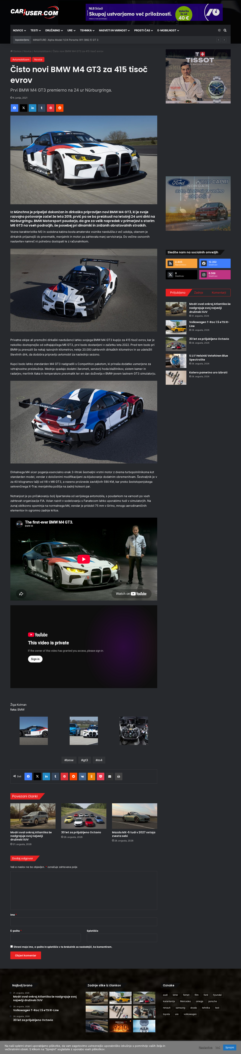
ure (176, 1014)
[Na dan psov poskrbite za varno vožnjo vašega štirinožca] (144, 1012)
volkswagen (190, 1014)
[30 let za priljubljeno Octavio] (83, 816)
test (217, 1007)
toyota (166, 1014)
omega (199, 1001)
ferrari (186, 994)
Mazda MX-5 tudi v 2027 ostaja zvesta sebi (133, 834)
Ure (70, 30)
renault (166, 1007)
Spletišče (92, 930)
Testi (34, 30)
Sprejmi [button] (229, 1047)
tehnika (206, 1007)
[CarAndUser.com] (34, 12)
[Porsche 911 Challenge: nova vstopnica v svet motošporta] (97, 1026)
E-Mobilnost (166, 30)
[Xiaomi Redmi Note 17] (120, 1026)
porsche (212, 1001)
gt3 (85, 760)
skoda (193, 1007)
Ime (13, 914)
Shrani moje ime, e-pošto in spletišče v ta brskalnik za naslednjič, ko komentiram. (63, 946)
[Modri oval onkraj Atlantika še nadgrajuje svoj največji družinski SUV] (33, 816)
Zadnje (198, 292)
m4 (100, 760)
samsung (180, 1007)
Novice (18, 30)
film (196, 994)
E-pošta (16, 930)
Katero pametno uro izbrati (208, 372)
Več (217, 1047)
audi (165, 994)
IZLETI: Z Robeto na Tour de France (53, 39)
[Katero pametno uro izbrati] (176, 378)
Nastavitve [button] (206, 1047)
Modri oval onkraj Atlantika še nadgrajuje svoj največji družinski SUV (31, 835)
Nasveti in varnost (113, 30)
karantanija (169, 1001)
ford (206, 994)
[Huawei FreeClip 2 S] (144, 1026)
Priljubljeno (177, 292)
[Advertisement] (198, 139)
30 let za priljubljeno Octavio (81, 832)
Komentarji (219, 292)
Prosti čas (142, 30)
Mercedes (185, 1001)
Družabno (52, 30)
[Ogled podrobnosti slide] (198, 76)
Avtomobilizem (42, 51)
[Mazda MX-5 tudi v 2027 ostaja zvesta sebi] (134, 816)
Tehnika (86, 30)
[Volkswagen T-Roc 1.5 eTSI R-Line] (176, 327)
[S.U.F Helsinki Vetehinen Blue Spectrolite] (176, 361)
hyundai (217, 994)
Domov (17, 51)
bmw (70, 760)
